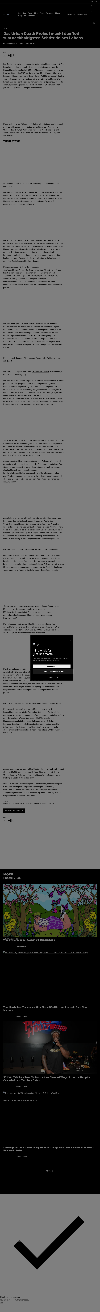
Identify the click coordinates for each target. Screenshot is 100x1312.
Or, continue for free (52, 677)
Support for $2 (52, 666)
